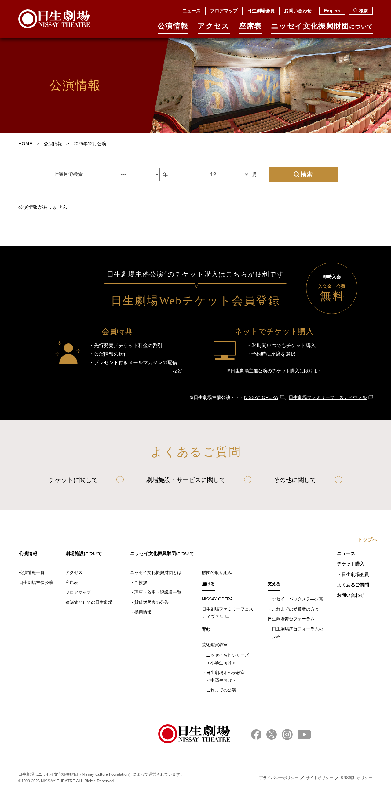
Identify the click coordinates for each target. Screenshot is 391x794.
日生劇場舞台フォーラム (291, 618)
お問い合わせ (298, 10)
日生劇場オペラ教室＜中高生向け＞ (225, 676)
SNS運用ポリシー (357, 777)
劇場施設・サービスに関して (185, 480)
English (332, 10)
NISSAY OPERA (261, 397)
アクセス (214, 26)
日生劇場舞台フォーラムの (297, 632)
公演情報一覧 (32, 572)
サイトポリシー (320, 777)
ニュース (191, 10)
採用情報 (143, 612)
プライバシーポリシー (279, 777)
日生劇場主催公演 (36, 582)
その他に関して (294, 480)
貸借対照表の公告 (151, 602)
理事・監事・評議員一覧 (157, 592)
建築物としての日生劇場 (88, 602)
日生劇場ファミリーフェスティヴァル (328, 397)
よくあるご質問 (353, 584)
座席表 (250, 26)
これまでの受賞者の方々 (295, 609)
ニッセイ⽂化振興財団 (322, 26)
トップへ (367, 539)
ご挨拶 (140, 582)
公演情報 (173, 26)
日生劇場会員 (261, 10)
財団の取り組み (217, 572)
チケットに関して (73, 480)
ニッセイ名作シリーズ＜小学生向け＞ (227, 659)
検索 (363, 10)
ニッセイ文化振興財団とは (155, 572)
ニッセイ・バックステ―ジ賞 (295, 598)
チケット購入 (350, 563)
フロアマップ (224, 10)
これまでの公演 (221, 689)
